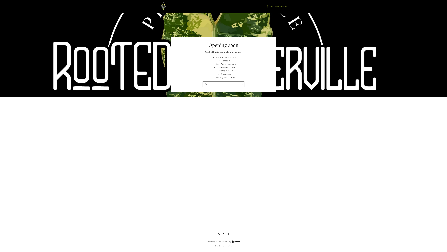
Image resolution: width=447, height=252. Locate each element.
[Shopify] (236, 242)
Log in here (233, 246)
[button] (277, 6)
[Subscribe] (241, 84)
